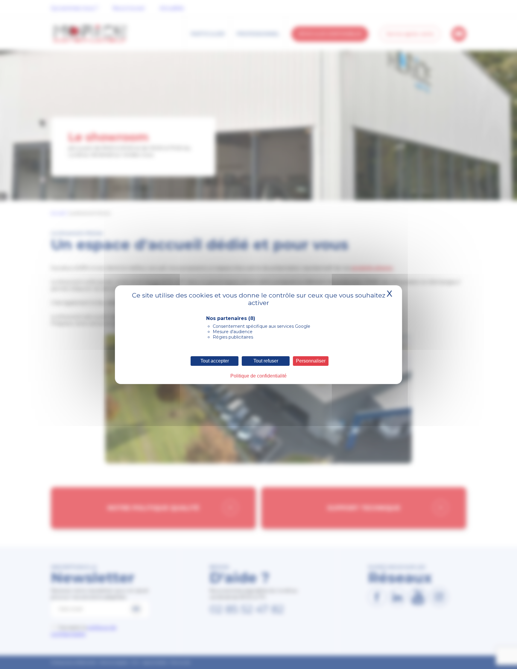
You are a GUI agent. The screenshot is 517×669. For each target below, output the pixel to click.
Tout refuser (265, 360)
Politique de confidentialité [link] (258, 375)
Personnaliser (311, 360)
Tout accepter (214, 360)
